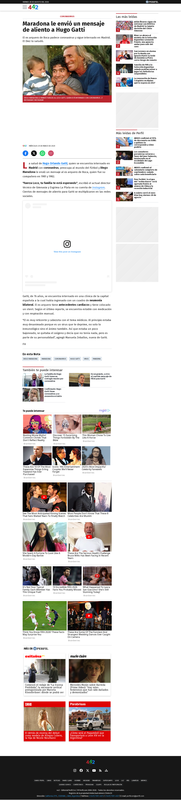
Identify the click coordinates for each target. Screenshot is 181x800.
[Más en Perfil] (40, 649)
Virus (86, 359)
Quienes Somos (65, 785)
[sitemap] (106, 770)
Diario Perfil (39, 780)
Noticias (57, 780)
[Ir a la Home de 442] (33, 8)
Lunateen (135, 780)
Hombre (78, 780)
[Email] (51, 153)
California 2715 (51, 796)
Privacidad (90, 785)
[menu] (25, 7)
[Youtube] (94, 770)
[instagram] (74, 770)
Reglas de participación (113, 785)
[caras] (44, 705)
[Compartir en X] (34, 153)
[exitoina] (44, 657)
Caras (49, 780)
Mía (128, 780)
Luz (122, 780)
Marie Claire (67, 780)
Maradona (46, 359)
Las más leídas (126, 17)
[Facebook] (81, 771)
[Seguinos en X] (87, 770)
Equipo (99, 785)
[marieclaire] (90, 657)
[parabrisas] (90, 705)
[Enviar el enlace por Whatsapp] (42, 153)
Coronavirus (60, 359)
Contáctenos (78, 785)
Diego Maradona (30, 359)
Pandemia (97, 359)
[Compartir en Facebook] (25, 153)
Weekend (86, 780)
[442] (90, 762)
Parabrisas (96, 780)
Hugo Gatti (75, 359)
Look (117, 780)
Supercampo (108, 780)
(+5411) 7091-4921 (96, 796)
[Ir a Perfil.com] (152, 2)
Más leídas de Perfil (130, 133)
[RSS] (100, 770)
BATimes (144, 780)
